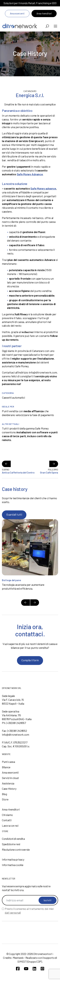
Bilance (6, 767)
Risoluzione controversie (16, 849)
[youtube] (26, 968)
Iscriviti (48, 900)
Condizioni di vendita (13, 838)
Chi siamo (7, 814)
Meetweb (18, 957)
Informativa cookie (12, 864)
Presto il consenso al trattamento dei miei (29, 910)
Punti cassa (8, 761)
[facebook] (18, 968)
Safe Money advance (43, 188)
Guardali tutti (14, 514)
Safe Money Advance (30, 174)
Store (5, 799)
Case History (9, 788)
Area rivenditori (44, 13)
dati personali (13, 912)
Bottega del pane (11, 580)
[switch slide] (25, 602)
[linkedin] (34, 968)
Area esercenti (17, 13)
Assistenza (8, 783)
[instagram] (42, 968)
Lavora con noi (10, 825)
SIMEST (21, 961)
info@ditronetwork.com (15, 734)
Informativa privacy (13, 859)
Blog (4, 794)
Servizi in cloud (10, 777)
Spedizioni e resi (11, 844)
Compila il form (30, 660)
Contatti (7, 820)
